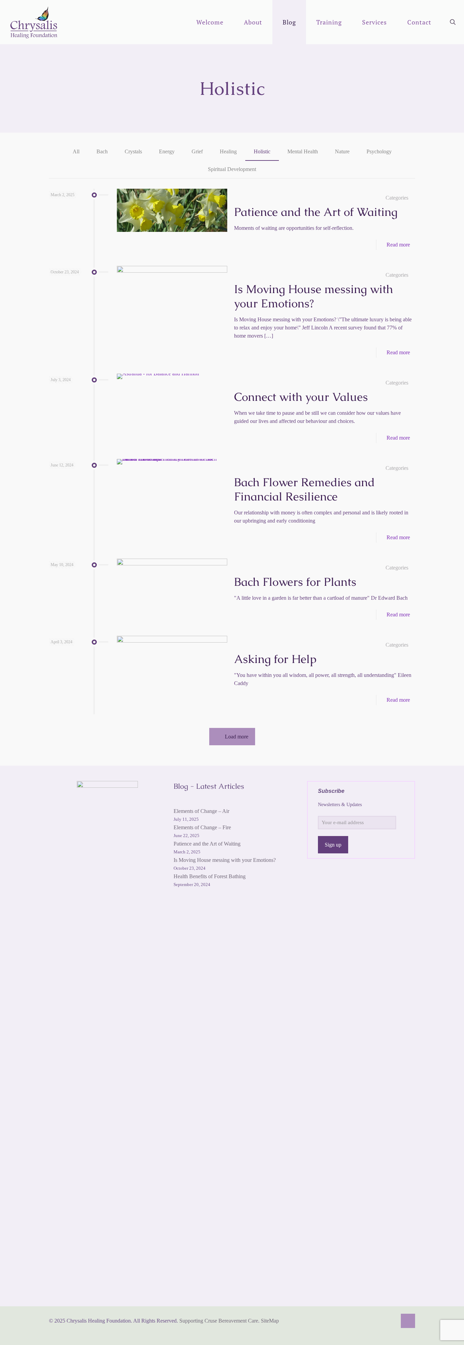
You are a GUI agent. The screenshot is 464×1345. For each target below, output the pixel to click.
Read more (398, 245)
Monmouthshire (109, 1329)
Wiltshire (137, 1329)
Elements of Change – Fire (202, 827)
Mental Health (302, 151)
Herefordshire (254, 1329)
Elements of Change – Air (201, 811)
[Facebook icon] (384, 1321)
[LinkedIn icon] (391, 1321)
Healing (228, 151)
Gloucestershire (286, 1329)
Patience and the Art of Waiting (315, 211)
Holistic (262, 151)
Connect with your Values (301, 396)
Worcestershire (222, 1329)
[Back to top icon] (408, 1321)
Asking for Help (275, 658)
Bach (102, 151)
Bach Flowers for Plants (295, 581)
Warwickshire (190, 1329)
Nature (342, 151)
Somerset (59, 1329)
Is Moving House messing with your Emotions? (313, 296)
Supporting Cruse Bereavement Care (218, 1321)
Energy (167, 151)
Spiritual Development (232, 169)
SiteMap (270, 1321)
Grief (197, 151)
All (76, 151)
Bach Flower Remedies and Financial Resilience (304, 489)
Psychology (379, 151)
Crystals (133, 151)
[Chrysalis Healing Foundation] (34, 22)
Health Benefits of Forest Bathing (210, 876)
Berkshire (81, 1329)
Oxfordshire (161, 1329)
